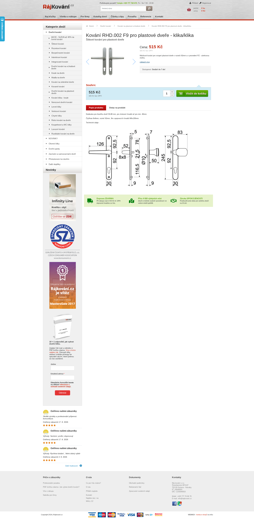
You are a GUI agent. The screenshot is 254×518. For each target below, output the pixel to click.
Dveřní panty (54, 149)
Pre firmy (85, 16)
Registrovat (206, 3)
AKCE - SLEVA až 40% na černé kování (62, 38)
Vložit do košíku (196, 93)
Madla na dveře (58, 77)
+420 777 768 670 (130, 3)
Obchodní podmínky (136, 483)
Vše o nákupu (48, 491)
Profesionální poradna (51, 483)
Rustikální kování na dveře (62, 134)
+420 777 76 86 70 (184, 496)
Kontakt (159, 16)
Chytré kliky (56, 116)
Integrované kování (59, 62)
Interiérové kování (59, 57)
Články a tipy (117, 16)
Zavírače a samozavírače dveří (62, 154)
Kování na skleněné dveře (62, 82)
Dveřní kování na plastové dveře (62, 92)
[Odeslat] (149, 8)
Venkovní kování (58, 111)
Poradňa (132, 16)
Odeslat (62, 393)
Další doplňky (54, 164)
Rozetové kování (58, 48)
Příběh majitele (91, 491)
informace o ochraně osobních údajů (61, 386)
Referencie (145, 16)
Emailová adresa (57, 374)
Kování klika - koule (59, 98)
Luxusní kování (58, 129)
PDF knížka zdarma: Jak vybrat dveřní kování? (61, 487)
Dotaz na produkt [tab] (117, 108)
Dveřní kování (55, 32)
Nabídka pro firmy (50, 495)
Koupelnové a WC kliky (61, 125)
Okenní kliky (54, 143)
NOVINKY (53, 138)
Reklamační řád (135, 487)
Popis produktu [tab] (96, 108)
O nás (88, 487)
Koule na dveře (57, 73)
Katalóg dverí (100, 16)
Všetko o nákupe (68, 16)
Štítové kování (57, 44)
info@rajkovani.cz (185, 498)
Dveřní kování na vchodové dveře (63, 67)
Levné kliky (56, 107)
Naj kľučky (50, 16)
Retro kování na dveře (61, 120)
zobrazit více (145, 62)
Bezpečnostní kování (60, 53)
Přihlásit (195, 3)
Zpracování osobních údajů (139, 491)
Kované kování (57, 86)
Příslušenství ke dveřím (59, 159)
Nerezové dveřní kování (61, 102)
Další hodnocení (71, 466)
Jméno (53, 364)
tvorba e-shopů (201, 515)
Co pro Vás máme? (93, 483)
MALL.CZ (89, 501)
